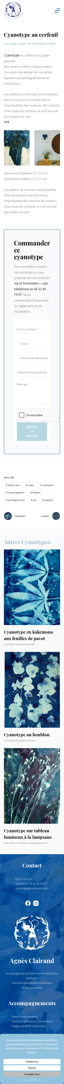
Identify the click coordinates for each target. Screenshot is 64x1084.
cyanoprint (47, 485)
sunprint (47, 500)
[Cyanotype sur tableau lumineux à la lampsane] (32, 786)
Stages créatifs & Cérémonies (29, 1026)
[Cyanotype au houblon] (32, 690)
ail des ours (13, 485)
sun (33, 500)
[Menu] (57, 10)
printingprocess (15, 500)
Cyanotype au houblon (27, 734)
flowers (36, 492)
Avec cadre (10, 44)
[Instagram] (36, 903)
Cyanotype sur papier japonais (37, 44)
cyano (30, 485)
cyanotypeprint (15, 492)
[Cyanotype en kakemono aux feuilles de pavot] (32, 587)
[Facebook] (28, 903)
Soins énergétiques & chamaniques (32, 1021)
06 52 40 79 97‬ (37, 884)
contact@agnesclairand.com (32, 888)
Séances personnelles (25, 1017)
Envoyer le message (32, 431)
